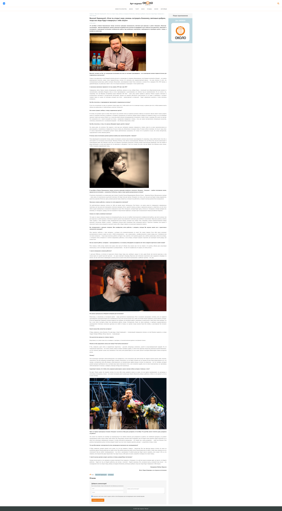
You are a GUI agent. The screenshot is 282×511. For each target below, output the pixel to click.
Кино (143, 9)
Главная (92, 13)
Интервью (164, 9)
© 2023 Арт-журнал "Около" (141, 508)
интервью (110, 474)
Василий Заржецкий (101, 474)
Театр (137, 9)
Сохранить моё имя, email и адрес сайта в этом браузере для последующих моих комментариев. (119, 496)
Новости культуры (121, 9)
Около (156, 9)
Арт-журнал (136, 3)
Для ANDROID (180, 20)
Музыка (149, 9)
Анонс (131, 9)
